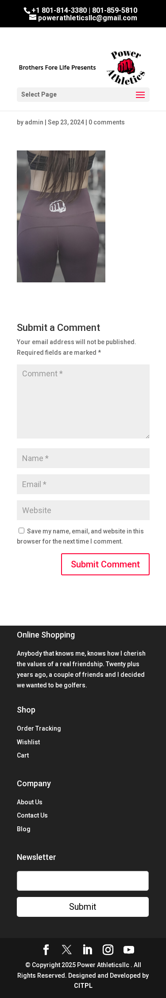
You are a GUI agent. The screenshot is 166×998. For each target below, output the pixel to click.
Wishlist (28, 742)
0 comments (107, 122)
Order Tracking (39, 728)
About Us (29, 802)
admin (34, 122)
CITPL (83, 985)
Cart (23, 755)
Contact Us (32, 815)
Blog (24, 829)
